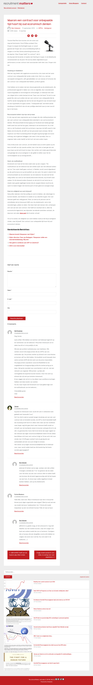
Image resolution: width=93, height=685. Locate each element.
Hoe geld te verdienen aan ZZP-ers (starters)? (24, 242)
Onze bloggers (74, 3)
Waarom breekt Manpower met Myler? (22, 234)
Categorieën (62, 3)
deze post (23, 213)
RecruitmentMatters (34, 679)
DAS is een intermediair (17, 246)
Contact (83, 3)
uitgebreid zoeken (84, 577)
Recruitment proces (10, 8)
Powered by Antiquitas (46, 681)
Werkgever (21, 8)
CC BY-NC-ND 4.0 (50, 679)
